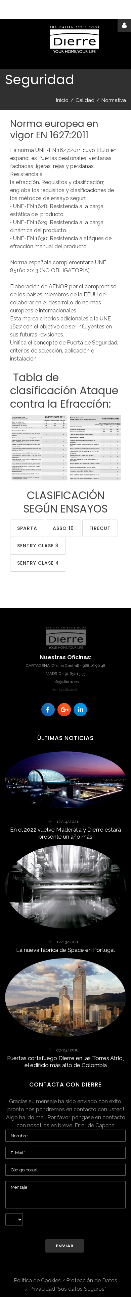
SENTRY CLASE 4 (38, 563)
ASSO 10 (63, 528)
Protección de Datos (91, 1280)
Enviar (65, 1245)
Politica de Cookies (37, 1280)
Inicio (62, 100)
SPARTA (27, 528)
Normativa (113, 100)
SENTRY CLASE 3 (38, 545)
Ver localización (66, 689)
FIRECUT (100, 528)
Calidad (85, 100)
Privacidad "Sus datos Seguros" (67, 1289)
